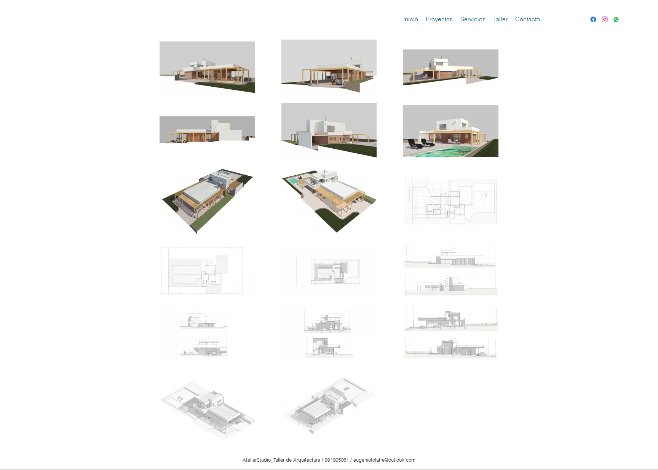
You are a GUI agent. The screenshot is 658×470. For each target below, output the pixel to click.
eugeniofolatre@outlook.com (384, 460)
